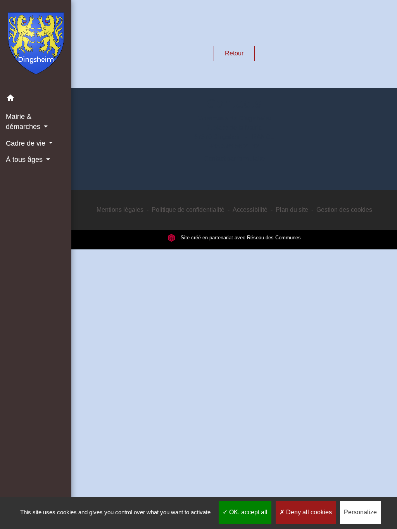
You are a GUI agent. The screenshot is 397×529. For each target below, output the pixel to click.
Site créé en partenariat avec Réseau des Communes (240, 237)
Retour (234, 53)
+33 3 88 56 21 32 (234, 146)
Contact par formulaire (234, 158)
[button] (36, 99)
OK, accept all (248, 512)
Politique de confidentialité (188, 209)
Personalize (360, 512)
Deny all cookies (308, 512)
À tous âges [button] (25, 159)
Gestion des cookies (344, 209)
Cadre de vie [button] (26, 143)
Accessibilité (250, 209)
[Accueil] (36, 44)
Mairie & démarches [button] (24, 122)
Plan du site (292, 209)
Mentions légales (120, 209)
